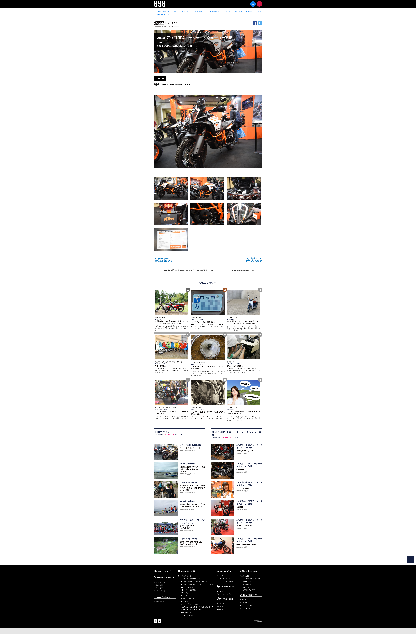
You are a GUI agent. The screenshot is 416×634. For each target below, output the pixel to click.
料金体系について (249, 581)
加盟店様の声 (247, 584)
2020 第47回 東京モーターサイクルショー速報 (197, 584)
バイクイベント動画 (226, 581)
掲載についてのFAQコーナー (252, 587)
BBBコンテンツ (225, 579)
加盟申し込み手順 (249, 590)
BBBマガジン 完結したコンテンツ (192, 615)
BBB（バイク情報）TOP (162, 11)
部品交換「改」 (187, 612)
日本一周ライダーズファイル (191, 610)
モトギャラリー (187, 601)
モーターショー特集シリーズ (197, 11)
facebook (255, 23)
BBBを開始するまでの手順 (252, 579)
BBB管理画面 (257, 621)
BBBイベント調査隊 (189, 590)
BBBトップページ (164, 571)
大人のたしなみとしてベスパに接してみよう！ (197, 607)
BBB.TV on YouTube (225, 576)
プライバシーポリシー (248, 605)
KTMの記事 (250, 11)
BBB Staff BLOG (188, 587)
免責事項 (244, 602)
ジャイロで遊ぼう (188, 598)
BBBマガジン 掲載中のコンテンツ (192, 579)
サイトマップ (245, 608)
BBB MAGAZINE (166, 24)
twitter (260, 23)
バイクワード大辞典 (225, 594)
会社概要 (244, 600)
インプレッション (188, 596)
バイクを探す (159, 585)
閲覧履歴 (221, 606)
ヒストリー (222, 591)
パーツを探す (159, 588)
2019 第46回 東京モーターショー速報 (194, 581)
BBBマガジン (178, 11)
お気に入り (222, 603)
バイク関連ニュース (161, 602)
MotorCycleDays (188, 593)
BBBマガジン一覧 (185, 576)
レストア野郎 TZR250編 (190, 604)
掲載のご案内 (245, 576)
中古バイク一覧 (160, 582)
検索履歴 (221, 609)
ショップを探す (160, 591)
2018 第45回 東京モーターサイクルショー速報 (226, 11)
